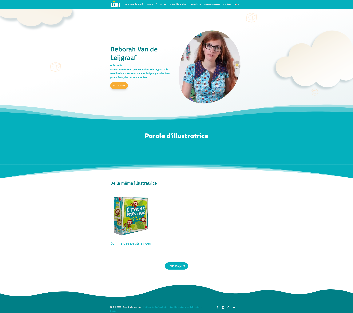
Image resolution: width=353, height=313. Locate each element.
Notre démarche (177, 4)
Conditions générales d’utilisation (185, 307)
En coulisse (195, 4)
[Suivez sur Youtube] (234, 307)
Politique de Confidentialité (155, 307)
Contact (227, 4)
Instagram (119, 85)
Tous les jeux (176, 266)
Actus (163, 4)
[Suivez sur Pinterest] (228, 307)
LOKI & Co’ (151, 4)
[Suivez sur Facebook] (217, 307)
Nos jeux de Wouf (134, 4)
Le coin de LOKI (212, 4)
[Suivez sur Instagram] (223, 307)
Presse (113, 311)
